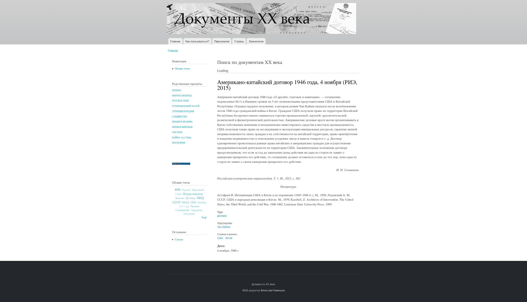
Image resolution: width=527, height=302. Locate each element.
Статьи (179, 239)
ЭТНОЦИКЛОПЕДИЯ (183, 111)
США (220, 238)
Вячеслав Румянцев (273, 290)
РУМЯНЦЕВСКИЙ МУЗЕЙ (185, 106)
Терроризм (196, 210)
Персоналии (221, 41)
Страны (239, 41)
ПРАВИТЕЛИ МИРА (182, 121)
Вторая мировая (193, 194)
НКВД (185, 202)
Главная (175, 41)
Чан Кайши (223, 226)
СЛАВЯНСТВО (179, 116)
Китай (228, 238)
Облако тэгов (182, 68)
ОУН (193, 202)
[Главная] (262, 19)
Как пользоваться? (197, 41)
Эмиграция (189, 213)
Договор (190, 198)
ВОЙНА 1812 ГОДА (181, 137)
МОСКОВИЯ (178, 142)
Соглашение (183, 210)
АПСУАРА (177, 132)
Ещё (204, 217)
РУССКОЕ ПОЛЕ (180, 100)
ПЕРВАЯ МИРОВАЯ (182, 127)
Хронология (256, 41)
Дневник (179, 198)
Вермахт (186, 189)
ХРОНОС (176, 90)
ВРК (178, 189)
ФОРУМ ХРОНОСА (182, 95)
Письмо (194, 206)
